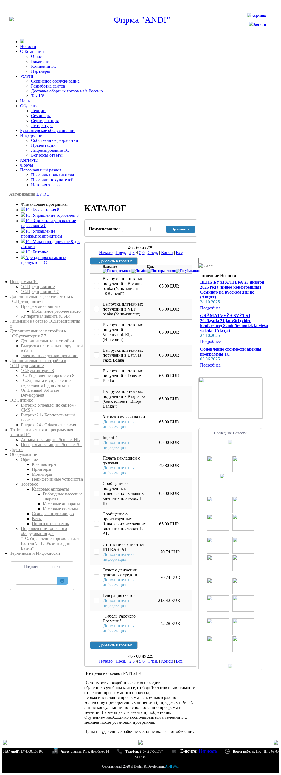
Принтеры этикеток (50, 523)
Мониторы (42, 474)
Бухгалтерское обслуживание (47, 130)
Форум (26, 165)
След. (153, 252)
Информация (32, 135)
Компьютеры (44, 464)
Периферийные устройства (57, 479)
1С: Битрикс (21, 400)
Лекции (38, 110)
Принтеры (41, 469)
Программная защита (41, 306)
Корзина (258, 16)
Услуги (26, 76)
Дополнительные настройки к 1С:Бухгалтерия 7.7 (38, 333)
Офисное (29, 459)
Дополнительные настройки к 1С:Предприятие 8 (38, 363)
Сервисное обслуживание (55, 81)
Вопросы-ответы (47, 155)
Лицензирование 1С (50, 150)
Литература (42, 125)
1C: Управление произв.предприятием (41, 233)
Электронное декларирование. (49, 355)
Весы (37, 518)
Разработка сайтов (48, 86)
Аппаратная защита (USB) (45, 316)
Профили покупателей (52, 179)
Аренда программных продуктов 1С (43, 260)
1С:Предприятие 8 (38, 286)
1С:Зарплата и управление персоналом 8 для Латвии (46, 383)
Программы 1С (24, 281)
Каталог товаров (25, 276)
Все (179, 252)
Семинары (41, 115)
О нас (36, 56)
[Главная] (11, 19)
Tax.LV (37, 96)
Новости (28, 46)
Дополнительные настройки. (48, 341)
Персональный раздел (40, 170)
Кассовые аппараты (50, 489)
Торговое (29, 484)
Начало (106, 252)
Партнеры (40, 71)
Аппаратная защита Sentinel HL (50, 439)
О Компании (32, 51)
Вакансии (40, 61)
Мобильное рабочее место (56, 311)
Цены (25, 100)
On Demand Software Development (40, 393)
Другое (16, 449)
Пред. (121, 252)
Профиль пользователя (52, 175)
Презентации (43, 145)
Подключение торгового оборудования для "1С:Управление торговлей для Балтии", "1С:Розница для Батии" (50, 538)
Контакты (29, 160)
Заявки (259, 25)
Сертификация (45, 120)
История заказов (46, 184)
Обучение (29, 105)
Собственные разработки (54, 140)
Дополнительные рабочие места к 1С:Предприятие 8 (41, 299)
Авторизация (22, 194)
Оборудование (23, 454)
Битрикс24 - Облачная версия (48, 424)
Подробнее (210, 308)
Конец (167, 252)
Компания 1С (43, 66)
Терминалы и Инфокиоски (35, 553)
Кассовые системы (60, 508)
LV (39, 194)
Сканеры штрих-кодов (53, 513)
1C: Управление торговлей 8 (52, 215)
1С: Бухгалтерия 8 (42, 209)
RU (46, 194)
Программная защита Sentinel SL (51, 444)
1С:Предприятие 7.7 (40, 291)
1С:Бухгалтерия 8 (37, 370)
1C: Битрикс (36, 252)
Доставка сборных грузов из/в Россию (67, 91)
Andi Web (171, 766)
